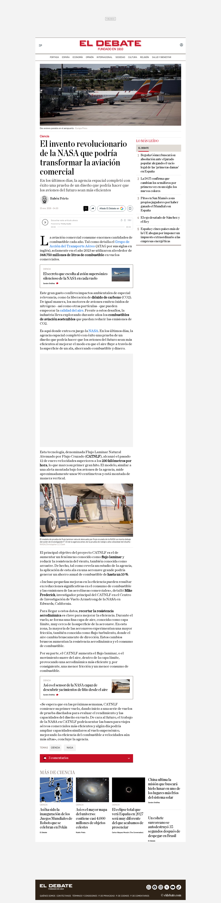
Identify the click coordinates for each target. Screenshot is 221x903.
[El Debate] (110, 43)
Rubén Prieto (59, 198)
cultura (132, 57)
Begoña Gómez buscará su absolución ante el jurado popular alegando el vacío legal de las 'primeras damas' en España (160, 163)
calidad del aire (71, 310)
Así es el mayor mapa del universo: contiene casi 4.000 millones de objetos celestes (91, 818)
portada (54, 57)
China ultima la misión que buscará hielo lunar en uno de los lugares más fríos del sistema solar (164, 788)
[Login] (181, 45)
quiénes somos (47, 896)
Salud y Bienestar (161, 57)
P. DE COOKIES (122, 896)
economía (78, 57)
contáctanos (64, 896)
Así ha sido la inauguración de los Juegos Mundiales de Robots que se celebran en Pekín (56, 818)
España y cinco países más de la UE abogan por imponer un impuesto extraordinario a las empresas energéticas (160, 235)
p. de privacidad (106, 896)
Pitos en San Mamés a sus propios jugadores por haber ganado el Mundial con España (159, 204)
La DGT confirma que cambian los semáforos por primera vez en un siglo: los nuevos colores (159, 185)
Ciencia (55, 747)
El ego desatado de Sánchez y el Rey (160, 219)
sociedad (120, 57)
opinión (90, 57)
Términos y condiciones (84, 896)
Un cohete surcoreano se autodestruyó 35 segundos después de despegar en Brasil (164, 827)
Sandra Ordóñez (49, 283)
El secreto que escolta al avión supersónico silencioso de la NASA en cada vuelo (75, 276)
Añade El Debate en (109, 208)
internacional (104, 57)
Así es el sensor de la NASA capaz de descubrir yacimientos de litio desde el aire (75, 687)
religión (144, 57)
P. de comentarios (139, 896)
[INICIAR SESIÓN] (181, 45)
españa (66, 57)
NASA (93, 331)
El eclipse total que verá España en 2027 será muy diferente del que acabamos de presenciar (127, 818)
